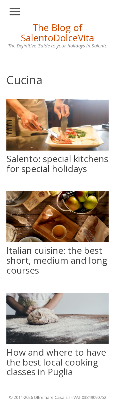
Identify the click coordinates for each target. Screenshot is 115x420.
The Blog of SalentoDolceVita (57, 32)
